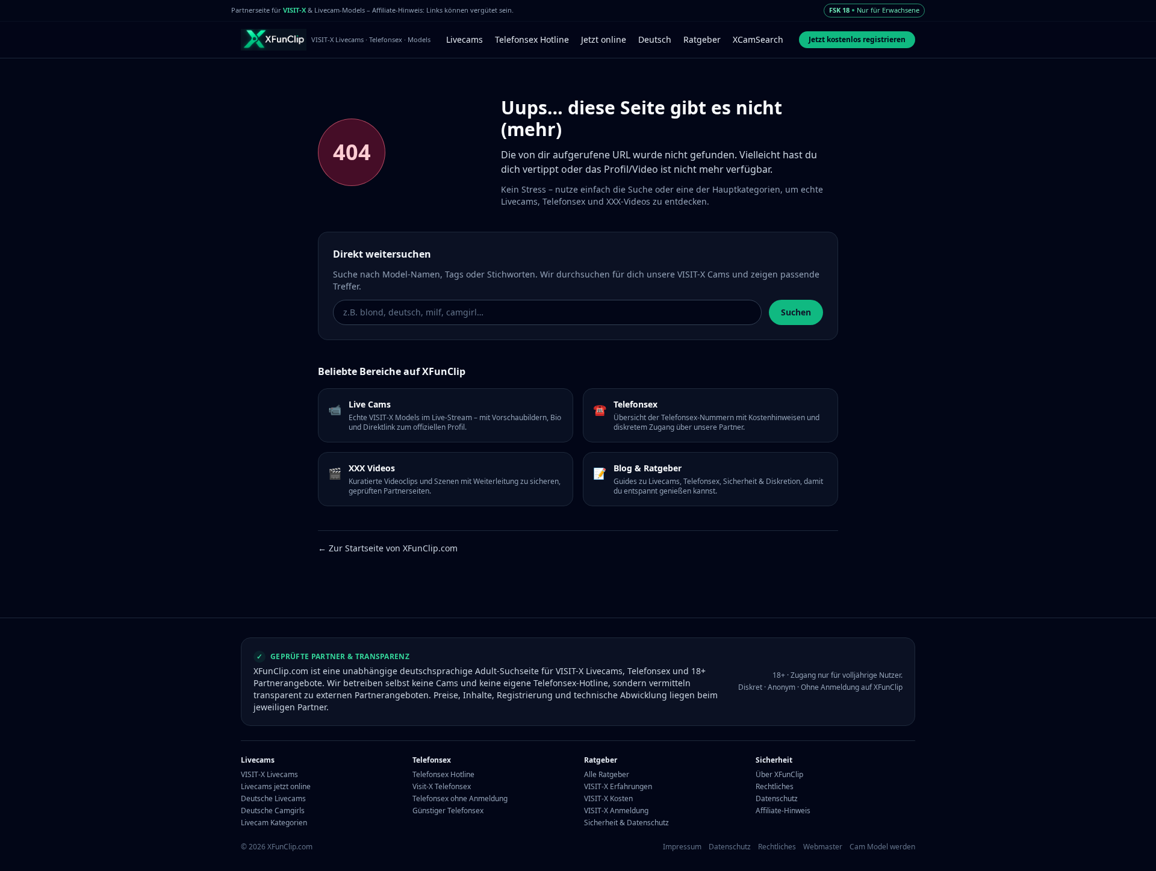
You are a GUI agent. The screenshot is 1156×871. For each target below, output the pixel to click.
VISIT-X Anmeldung (616, 811)
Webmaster (822, 847)
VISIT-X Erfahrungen (618, 787)
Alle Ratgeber (606, 775)
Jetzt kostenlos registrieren (857, 39)
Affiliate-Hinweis (783, 811)
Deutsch (654, 39)
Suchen (796, 312)
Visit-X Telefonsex (441, 787)
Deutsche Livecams (273, 799)
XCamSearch (758, 39)
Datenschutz (777, 799)
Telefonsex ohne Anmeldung (460, 799)
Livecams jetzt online (276, 787)
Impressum (682, 847)
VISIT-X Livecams (269, 775)
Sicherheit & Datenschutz (626, 823)
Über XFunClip (779, 775)
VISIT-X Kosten (608, 799)
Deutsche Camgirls (273, 811)
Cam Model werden (882, 847)
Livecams (464, 39)
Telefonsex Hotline (532, 39)
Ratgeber (702, 39)
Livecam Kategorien (274, 823)
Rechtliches (775, 787)
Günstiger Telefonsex (447, 811)
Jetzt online (603, 39)
